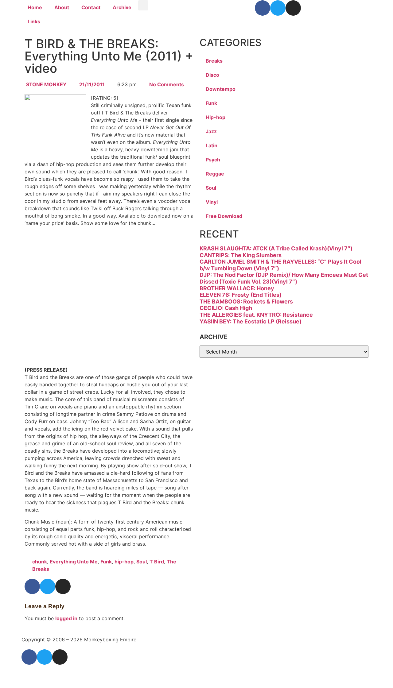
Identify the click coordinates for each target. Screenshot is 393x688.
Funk (106, 562)
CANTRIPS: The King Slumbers (241, 255)
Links (34, 21)
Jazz (211, 131)
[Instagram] (293, 8)
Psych (213, 160)
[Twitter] (278, 8)
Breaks (214, 61)
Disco (212, 75)
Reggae (215, 174)
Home (35, 7)
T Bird (157, 562)
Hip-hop (215, 117)
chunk (39, 562)
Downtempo (220, 89)
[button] (143, 5)
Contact (90, 7)
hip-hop (124, 562)
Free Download (224, 216)
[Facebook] (262, 8)
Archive (122, 7)
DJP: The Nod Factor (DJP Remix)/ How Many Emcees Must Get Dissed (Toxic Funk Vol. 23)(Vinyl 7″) (284, 278)
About (61, 7)
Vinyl (212, 202)
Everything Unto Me (74, 562)
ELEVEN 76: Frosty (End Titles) (241, 295)
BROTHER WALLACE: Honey (237, 288)
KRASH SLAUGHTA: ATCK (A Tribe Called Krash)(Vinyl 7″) (276, 248)
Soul (141, 562)
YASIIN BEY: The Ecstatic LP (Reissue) (251, 321)
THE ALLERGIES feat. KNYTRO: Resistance (256, 314)
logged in (66, 618)
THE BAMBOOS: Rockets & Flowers (246, 301)
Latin (211, 145)
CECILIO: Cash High (226, 308)
